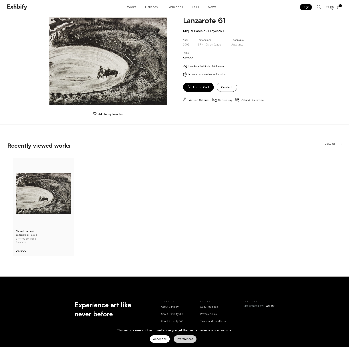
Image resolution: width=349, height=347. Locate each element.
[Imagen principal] (108, 61)
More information (217, 74)
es (327, 7)
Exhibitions (175, 7)
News (212, 7)
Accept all (160, 339)
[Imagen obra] (43, 193)
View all (330, 144)
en (332, 7)
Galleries (151, 7)
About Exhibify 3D (172, 314)
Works (131, 7)
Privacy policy (208, 314)
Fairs (195, 7)
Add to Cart (201, 87)
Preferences (185, 339)
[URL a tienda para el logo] (66, 7)
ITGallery (269, 305)
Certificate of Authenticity (212, 66)
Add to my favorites (110, 114)
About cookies (209, 306)
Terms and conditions (213, 321)
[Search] (319, 7)
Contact (226, 87)
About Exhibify (170, 306)
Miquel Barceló (194, 31)
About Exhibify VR (172, 321)
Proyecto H (216, 31)
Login (306, 7)
